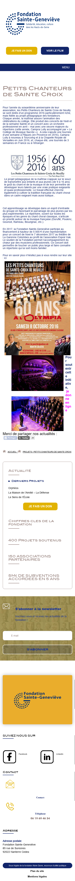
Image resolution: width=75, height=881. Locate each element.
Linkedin (59, 754)
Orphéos (13, 488)
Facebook (23, 754)
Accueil (12, 452)
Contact (40, 797)
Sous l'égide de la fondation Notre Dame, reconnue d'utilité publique (37, 865)
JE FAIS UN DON (40, 506)
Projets (27, 452)
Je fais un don (21, 50)
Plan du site (37, 871)
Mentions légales (37, 876)
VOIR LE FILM (55, 50)
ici (5, 258)
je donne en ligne (68, 400)
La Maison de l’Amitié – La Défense (28, 492)
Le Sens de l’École (19, 497)
